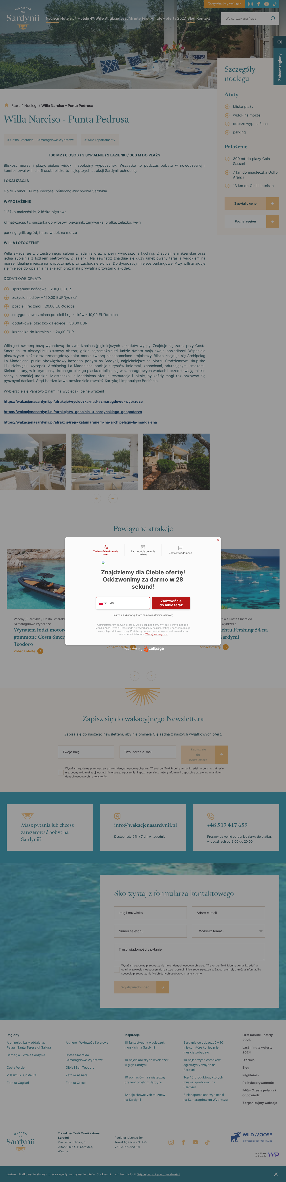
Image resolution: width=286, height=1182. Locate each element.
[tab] (105, 550)
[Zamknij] (218, 540)
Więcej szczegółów (156, 634)
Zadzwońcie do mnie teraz (171, 603)
